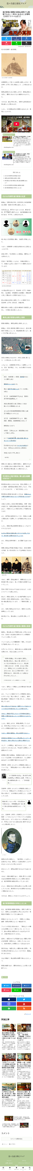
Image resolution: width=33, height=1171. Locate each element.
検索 (16, 1165)
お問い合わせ (9, 1163)
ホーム (24, 1160)
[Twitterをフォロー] (24, 999)
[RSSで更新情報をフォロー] (24, 1008)
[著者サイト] (9, 999)
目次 (14, 172)
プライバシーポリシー (24, 1163)
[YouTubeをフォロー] (24, 1004)
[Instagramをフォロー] (9, 1004)
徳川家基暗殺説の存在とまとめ (13, 187)
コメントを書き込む (16, 1138)
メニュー (9, 1160)
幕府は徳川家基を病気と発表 (12, 178)
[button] (29, 547)
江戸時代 (5, 977)
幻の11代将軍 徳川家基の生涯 (13, 175)
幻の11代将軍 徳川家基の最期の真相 (14, 185)
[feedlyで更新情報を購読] (9, 1008)
